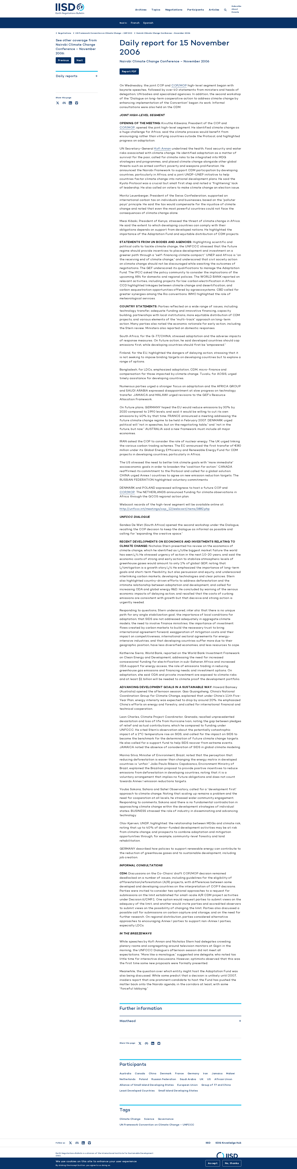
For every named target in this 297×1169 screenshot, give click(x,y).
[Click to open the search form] (225, 10)
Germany (193, 1073)
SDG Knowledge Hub (228, 1142)
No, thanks (232, 1163)
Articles (214, 9)
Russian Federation (163, 1079)
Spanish (148, 22)
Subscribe (236, 6)
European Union (187, 1085)
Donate (235, 12)
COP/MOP (179, 85)
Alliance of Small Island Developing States (147, 1085)
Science (149, 1119)
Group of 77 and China (216, 1085)
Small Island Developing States (178, 1090)
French (135, 22)
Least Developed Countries (137, 1090)
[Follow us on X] (70, 1142)
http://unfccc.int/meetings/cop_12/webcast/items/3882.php (165, 509)
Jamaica (217, 1073)
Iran (205, 1073)
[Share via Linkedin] (70, 102)
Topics (155, 9)
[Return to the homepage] (70, 9)
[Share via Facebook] (64, 102)
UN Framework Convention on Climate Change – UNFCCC (157, 1124)
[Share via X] (58, 102)
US (209, 1079)
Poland (143, 1079)
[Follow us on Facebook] (77, 1142)
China (152, 1073)
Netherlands (127, 1079)
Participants (195, 9)
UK (201, 1079)
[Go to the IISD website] (229, 1157)
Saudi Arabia (188, 1079)
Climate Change (130, 1119)
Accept (212, 1163)
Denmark (166, 1073)
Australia (125, 1073)
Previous (63, 60)
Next (80, 60)
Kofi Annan (162, 148)
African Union (223, 1079)
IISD (208, 1142)
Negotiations (174, 9)
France (179, 1073)
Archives (140, 9)
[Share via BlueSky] (76, 102)
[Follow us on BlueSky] (89, 1142)
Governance (166, 1119)
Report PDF (129, 71)
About (235, 9)
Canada (140, 1073)
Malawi (230, 1073)
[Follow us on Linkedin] (83, 1142)
